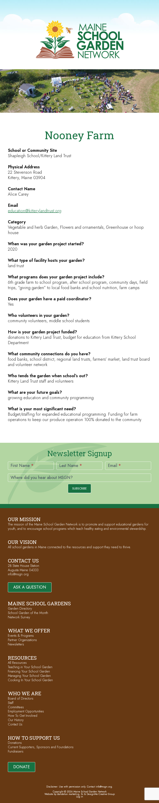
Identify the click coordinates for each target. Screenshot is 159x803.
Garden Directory (20, 608)
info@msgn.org (18, 574)
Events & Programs (21, 635)
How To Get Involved (22, 715)
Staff (10, 702)
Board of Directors (20, 698)
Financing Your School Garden (29, 671)
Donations (15, 742)
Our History (16, 720)
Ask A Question (29, 587)
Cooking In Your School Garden (30, 680)
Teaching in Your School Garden (30, 667)
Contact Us (15, 724)
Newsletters (16, 644)
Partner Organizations (22, 640)
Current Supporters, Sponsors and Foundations (40, 747)
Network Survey (19, 617)
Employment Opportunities (26, 711)
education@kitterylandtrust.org (34, 211)
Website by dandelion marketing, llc (64, 794)
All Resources (17, 662)
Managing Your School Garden (29, 675)
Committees (16, 707)
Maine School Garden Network (80, 39)
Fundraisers (15, 751)
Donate (21, 767)
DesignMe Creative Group (101, 794)
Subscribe (79, 488)
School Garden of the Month (28, 612)
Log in (79, 796)
